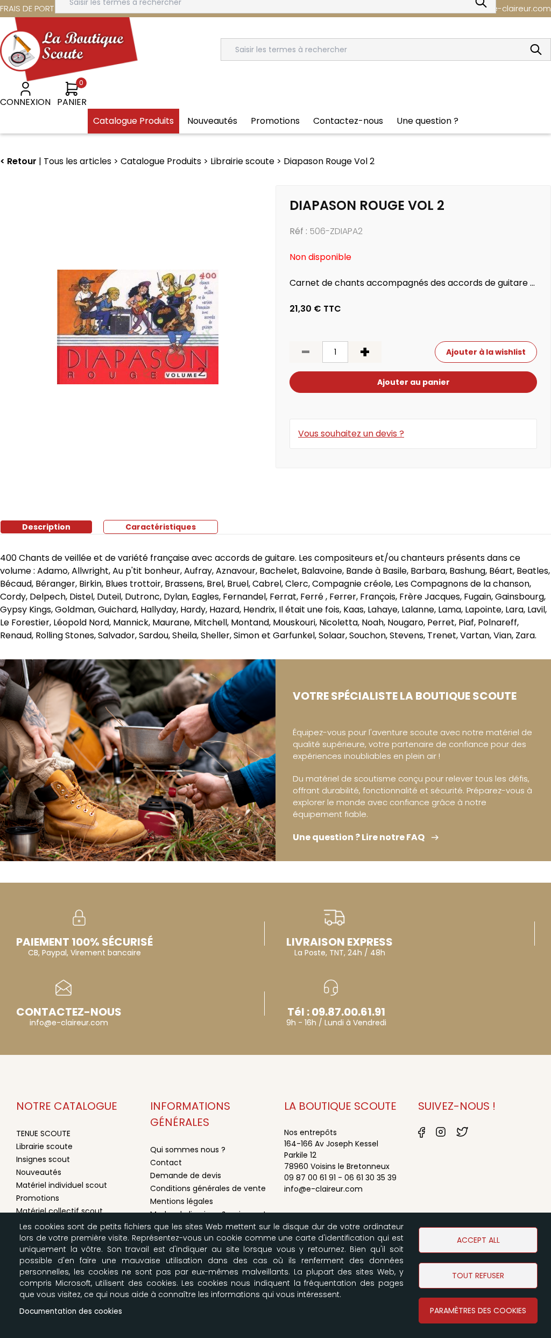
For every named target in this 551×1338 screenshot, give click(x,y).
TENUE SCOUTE (43, 1133)
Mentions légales (181, 1201)
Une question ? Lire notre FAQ (359, 837)
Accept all (478, 1240)
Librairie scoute (44, 1146)
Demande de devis (185, 1175)
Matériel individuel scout (61, 1185)
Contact (166, 1162)
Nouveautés (38, 1172)
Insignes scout (43, 1159)
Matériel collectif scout (59, 1211)
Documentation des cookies (70, 1311)
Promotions (37, 1198)
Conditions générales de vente (208, 1188)
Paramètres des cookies (478, 1310)
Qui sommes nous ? (187, 1149)
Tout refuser (478, 1275)
